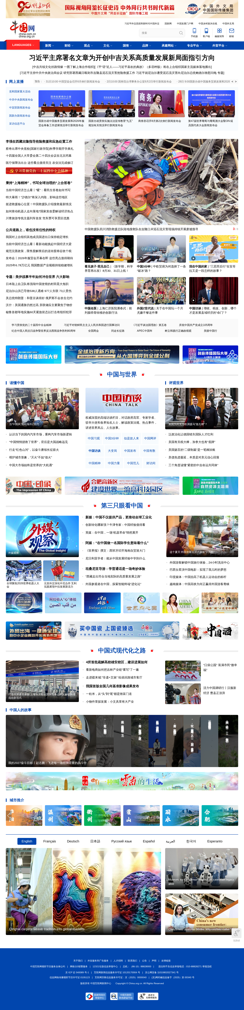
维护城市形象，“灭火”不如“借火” (30, 457)
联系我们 (132, 960)
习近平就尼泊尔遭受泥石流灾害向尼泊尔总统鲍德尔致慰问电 (176, 73)
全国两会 (93, 330)
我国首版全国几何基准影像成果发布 (112, 686)
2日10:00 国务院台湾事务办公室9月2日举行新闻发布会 (139, 81)
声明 (154, 960)
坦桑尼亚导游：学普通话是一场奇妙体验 (115, 568)
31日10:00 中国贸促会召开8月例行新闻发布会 (73, 81)
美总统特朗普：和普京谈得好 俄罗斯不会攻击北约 (39, 298)
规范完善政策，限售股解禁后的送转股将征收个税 (39, 251)
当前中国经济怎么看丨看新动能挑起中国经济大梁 (39, 244)
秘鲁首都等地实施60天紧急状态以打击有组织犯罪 (39, 312)
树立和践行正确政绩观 (178, 330)
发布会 (10, 258)
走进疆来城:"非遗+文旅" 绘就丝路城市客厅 (114, 677)
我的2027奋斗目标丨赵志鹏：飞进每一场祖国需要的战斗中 (47, 763)
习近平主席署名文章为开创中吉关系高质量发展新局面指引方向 (122, 57)
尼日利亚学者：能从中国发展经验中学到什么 (115, 558)
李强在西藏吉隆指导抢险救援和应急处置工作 (39, 141)
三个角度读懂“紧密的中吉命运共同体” (193, 465)
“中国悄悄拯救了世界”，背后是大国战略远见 (38, 442)
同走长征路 (117, 330)
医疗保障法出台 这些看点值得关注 (28, 162)
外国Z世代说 (145, 308)
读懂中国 (17, 383)
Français (49, 841)
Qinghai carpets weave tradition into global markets (46, 929)
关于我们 (78, 960)
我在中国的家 (198, 266)
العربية (170, 841)
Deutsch (73, 841)
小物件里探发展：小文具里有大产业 (110, 701)
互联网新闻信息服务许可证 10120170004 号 (117, 972)
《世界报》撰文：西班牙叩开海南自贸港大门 (115, 550)
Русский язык (121, 841)
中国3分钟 (144, 266)
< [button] (232, 81)
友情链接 (166, 960)
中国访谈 (195, 308)
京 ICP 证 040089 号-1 (77, 972)
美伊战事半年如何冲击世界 (35, 277)
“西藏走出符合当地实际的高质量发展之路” (113, 576)
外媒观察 (13, 552)
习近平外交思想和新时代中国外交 (141, 23)
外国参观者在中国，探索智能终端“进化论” (113, 584)
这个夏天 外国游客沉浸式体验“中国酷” (192, 552)
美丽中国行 (210, 330)
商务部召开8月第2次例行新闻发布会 (159, 121)
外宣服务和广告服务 (98, 960)
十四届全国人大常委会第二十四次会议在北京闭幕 (39, 155)
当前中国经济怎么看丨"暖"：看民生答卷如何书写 (38, 190)
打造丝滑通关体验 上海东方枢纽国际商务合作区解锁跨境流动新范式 (41, 696)
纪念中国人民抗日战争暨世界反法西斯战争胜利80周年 (44, 330)
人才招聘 (118, 960)
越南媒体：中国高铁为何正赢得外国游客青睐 (199, 584)
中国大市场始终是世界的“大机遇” (31, 465)
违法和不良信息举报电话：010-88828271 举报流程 (185, 966)
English (27, 841)
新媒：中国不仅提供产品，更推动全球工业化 (118, 517)
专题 (220, 73)
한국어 (191, 841)
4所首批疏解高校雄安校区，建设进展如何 (117, 662)
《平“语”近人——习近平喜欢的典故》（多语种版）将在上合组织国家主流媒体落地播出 (153, 67)
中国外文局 (228, 23)
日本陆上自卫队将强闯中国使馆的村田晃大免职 (37, 284)
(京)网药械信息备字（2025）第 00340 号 (173, 977)
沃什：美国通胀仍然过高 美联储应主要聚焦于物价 (39, 305)
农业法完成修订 (62, 162)
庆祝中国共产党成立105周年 (196, 325)
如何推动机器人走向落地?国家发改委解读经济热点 (39, 211)
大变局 (112, 450)
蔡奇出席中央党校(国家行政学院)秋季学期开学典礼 (40, 148)
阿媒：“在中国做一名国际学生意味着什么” (117, 543)
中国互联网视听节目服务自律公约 (47, 966)
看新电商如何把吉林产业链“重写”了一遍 (112, 669)
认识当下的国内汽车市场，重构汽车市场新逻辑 (40, 434)
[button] (235, 182)
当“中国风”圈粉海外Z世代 (24, 424)
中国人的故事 (21, 710)
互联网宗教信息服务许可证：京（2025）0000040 (121, 977)
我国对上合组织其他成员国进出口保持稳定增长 (37, 237)
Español (149, 841)
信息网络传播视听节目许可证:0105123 (70, 977)
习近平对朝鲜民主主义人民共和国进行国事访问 (92, 325)
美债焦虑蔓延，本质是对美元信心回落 (193, 457)
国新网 (168, 23)
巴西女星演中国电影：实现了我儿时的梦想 (198, 569)
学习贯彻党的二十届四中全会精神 (31, 325)
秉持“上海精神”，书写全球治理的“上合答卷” (39, 183)
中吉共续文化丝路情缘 (48, 67)
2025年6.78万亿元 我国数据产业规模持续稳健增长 (39, 265)
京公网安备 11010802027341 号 (162, 972)
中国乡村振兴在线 (208, 23)
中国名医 (91, 308)
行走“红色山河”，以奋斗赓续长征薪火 (34, 449)
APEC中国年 (144, 330)
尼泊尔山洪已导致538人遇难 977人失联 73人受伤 (39, 291)
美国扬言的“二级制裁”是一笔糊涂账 (191, 449)
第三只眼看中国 (122, 505)
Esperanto (214, 841)
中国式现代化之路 (122, 650)
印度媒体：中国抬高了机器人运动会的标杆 (198, 577)
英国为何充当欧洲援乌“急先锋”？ (187, 424)
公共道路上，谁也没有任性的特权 (31, 230)
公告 (144, 960)
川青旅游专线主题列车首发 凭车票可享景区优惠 (37, 218)
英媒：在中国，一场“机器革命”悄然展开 (111, 532)
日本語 (95, 841)
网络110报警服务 (79, 966)
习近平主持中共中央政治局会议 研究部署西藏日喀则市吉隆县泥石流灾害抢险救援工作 (78, 73)
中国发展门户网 (185, 23)
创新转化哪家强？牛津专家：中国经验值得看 (115, 524)
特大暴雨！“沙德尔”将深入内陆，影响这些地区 (37, 197)
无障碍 (236, 940)
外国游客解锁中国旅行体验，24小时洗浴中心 (200, 562)
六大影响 (62, 277)
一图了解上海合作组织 (79, 67)
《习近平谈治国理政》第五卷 (149, 325)
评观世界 (176, 383)
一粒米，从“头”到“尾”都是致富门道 (109, 694)
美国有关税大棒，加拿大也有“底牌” (191, 442)
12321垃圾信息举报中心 (105, 966)
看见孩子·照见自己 (97, 266)
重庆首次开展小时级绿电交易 (104, 229)
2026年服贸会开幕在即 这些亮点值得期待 (45, 258)
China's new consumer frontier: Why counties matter (198, 929)
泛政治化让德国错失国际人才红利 (190, 434)
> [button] (236, 81)
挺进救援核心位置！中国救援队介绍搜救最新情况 (39, 204)
